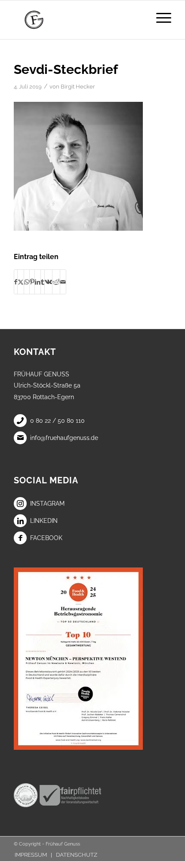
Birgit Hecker (78, 86)
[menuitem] (159, 17)
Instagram (47, 503)
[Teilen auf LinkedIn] (37, 282)
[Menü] (159, 17)
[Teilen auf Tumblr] (42, 282)
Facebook (46, 537)
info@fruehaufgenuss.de (64, 437)
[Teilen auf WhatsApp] (26, 282)
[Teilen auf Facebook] (15, 282)
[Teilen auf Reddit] (56, 282)
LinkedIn (44, 520)
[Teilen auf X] (21, 282)
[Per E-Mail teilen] (63, 282)
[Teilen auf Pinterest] (32, 282)
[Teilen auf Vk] (48, 282)
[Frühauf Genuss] (76, 19)
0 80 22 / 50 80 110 (57, 420)
